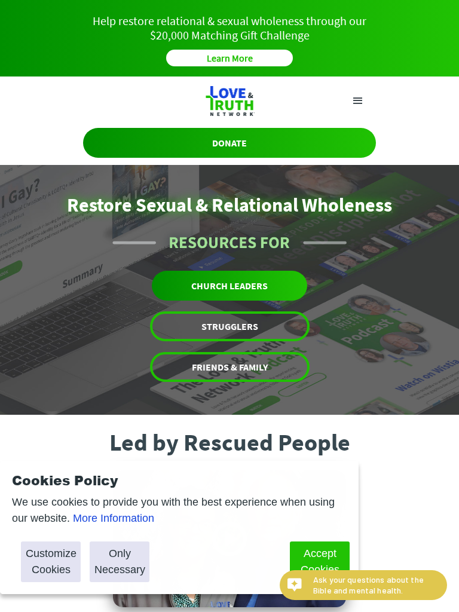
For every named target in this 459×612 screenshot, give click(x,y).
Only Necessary (119, 561)
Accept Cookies (320, 561)
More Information (113, 518)
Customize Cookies (51, 561)
